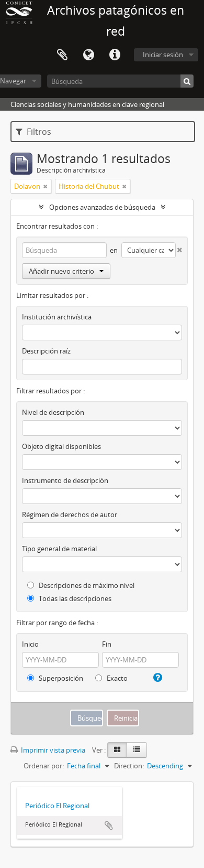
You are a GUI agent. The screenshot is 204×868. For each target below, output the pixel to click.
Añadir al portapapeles (109, 825)
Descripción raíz (46, 351)
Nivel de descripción (53, 412)
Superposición (60, 678)
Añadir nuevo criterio (61, 271)
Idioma (88, 55)
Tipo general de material (59, 548)
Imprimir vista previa (52, 750)
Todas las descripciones (74, 598)
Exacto (116, 678)
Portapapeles (62, 55)
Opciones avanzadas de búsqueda (102, 207)
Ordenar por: (44, 765)
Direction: (129, 765)
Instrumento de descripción (65, 480)
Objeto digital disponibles (61, 446)
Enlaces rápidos (114, 55)
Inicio (30, 644)
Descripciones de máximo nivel (85, 585)
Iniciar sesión (163, 54)
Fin (106, 644)
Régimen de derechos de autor (69, 514)
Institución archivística (57, 317)
